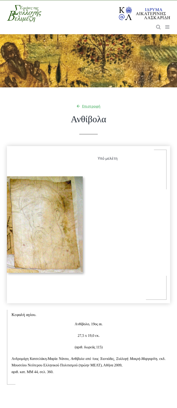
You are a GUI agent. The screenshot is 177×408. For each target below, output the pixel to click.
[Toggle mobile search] (158, 27)
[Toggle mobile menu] (167, 27)
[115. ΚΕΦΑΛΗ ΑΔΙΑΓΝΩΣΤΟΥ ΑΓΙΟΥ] (45, 178)
